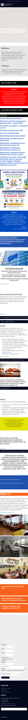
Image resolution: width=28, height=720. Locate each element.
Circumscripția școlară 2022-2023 (12, 587)
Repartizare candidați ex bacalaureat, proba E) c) (10, 149)
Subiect (3, 662)
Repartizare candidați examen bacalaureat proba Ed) (12, 144)
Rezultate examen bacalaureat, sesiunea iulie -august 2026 (13, 122)
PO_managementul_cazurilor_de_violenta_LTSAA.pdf (14, 317)
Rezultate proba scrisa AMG (11, 130)
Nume (2, 649)
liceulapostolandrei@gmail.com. (10, 354)
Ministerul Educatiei (5, 688)
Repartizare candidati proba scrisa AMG (12, 139)
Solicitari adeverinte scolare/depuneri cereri (11, 483)
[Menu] (26, 5)
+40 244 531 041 (9, 1)
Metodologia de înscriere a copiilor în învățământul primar (13, 599)
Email (3, 653)
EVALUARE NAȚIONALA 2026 (11, 110)
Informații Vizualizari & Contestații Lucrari (14, 127)
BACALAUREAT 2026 (8, 83)
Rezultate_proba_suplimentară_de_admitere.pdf (14, 451)
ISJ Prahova (4, 690)
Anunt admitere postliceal (11, 118)
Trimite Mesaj (5, 677)
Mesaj (3, 669)
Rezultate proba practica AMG (12, 136)
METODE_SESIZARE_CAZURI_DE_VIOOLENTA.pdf (13, 360)
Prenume (3, 644)
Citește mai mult (4, 284)
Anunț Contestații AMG (9, 133)
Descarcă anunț (5, 388)
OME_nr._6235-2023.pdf (7, 321)
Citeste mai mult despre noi (7, 512)
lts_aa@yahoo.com (17, 1)
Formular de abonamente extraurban (10, 479)
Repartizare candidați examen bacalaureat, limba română (12, 153)
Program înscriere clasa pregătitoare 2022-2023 (10, 607)
